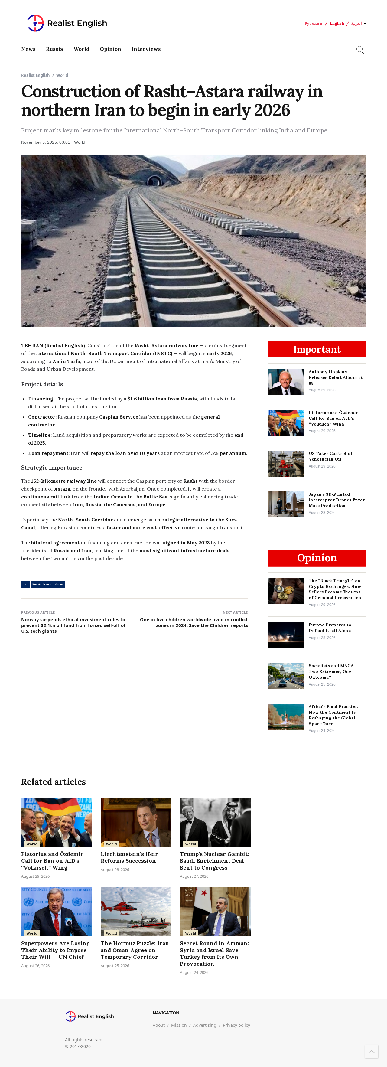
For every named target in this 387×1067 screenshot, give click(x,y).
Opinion (110, 49)
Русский (313, 23)
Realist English (35, 75)
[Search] (359, 49)
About (159, 1025)
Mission (179, 1025)
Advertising (204, 1025)
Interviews (146, 49)
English (337, 23)
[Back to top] (372, 1052)
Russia (54, 49)
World (81, 49)
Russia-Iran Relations (47, 584)
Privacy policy (236, 1025)
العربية (356, 23)
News (28, 49)
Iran (25, 584)
